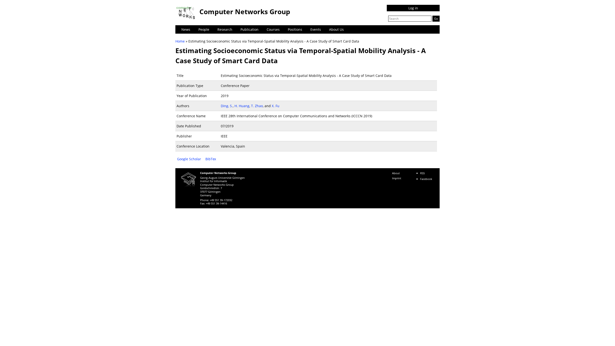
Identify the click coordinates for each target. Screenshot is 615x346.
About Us (336, 29)
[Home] (186, 12)
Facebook (426, 179)
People (203, 29)
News (185, 29)
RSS (422, 173)
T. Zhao (257, 106)
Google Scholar (189, 159)
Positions (295, 29)
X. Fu (275, 106)
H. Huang (241, 106)
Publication (249, 29)
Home (180, 41)
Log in (413, 8)
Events (315, 29)
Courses (273, 29)
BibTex (210, 159)
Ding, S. (227, 106)
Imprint (396, 178)
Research (224, 29)
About (396, 173)
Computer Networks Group (244, 11)
